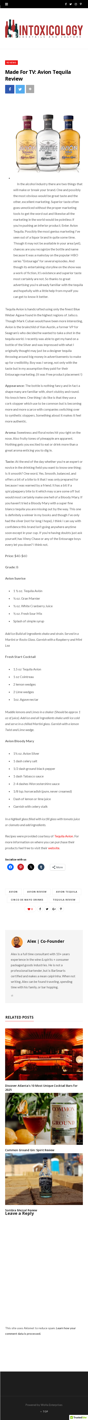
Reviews (11, 62)
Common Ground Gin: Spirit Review (29, 1150)
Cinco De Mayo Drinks (27, 899)
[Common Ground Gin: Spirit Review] (44, 1119)
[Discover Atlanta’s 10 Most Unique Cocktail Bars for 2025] (44, 1054)
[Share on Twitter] (20, 89)
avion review (37, 891)
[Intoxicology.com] (44, 28)
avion (13, 891)
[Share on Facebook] (9, 89)
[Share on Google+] (54, 909)
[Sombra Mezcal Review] (44, 1179)
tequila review (64, 899)
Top (45, 1411)
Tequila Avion (63, 836)
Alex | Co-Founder (45, 941)
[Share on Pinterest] (61, 909)
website (53, 848)
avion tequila (66, 891)
